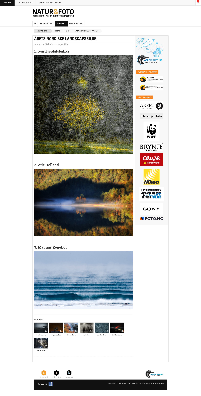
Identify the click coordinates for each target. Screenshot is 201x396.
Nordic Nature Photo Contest (50, 3)
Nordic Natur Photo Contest (128, 383)
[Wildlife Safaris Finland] (151, 194)
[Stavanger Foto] (151, 116)
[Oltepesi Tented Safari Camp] (151, 79)
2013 (67, 31)
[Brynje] (151, 147)
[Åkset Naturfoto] (151, 105)
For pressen (75, 23)
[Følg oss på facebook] (51, 384)
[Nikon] (151, 177)
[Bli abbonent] (44, 373)
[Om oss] (69, 373)
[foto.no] (151, 218)
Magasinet (7, 3)
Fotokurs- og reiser (25, 3)
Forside (35, 23)
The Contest (47, 23)
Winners (61, 23)
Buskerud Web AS (158, 383)
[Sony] (151, 209)
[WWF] (151, 131)
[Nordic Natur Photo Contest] (53, 12)
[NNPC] (154, 374)
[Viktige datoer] (56, 373)
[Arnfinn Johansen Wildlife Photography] (151, 87)
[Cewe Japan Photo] (151, 159)
